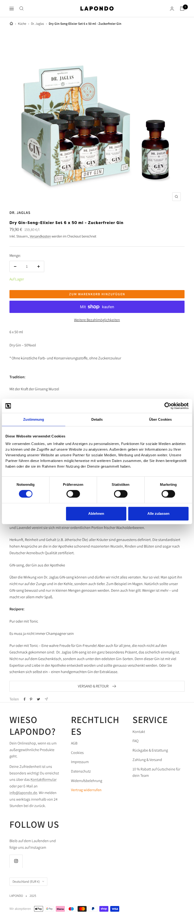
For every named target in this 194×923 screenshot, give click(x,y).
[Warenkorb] (182, 8)
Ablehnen (96, 513)
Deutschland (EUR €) (26, 881)
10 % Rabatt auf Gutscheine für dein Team (156, 772)
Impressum (80, 761)
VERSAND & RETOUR (93, 686)
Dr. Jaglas (37, 23)
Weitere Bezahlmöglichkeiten (97, 319)
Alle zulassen (158, 513)
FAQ (135, 740)
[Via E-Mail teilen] (46, 699)
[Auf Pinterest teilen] (31, 699)
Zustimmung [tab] (33, 419)
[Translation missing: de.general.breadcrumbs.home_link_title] (11, 23)
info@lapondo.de (23, 792)
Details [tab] (97, 419)
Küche (22, 23)
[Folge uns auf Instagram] (15, 861)
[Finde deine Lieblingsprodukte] (21, 8)
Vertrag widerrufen (86, 789)
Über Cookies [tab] (160, 419)
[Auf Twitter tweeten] (38, 699)
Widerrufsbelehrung (86, 780)
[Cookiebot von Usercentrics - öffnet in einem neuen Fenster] (168, 405)
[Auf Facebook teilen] (25, 699)
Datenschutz (81, 771)
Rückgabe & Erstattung (150, 750)
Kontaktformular (44, 779)
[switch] (73, 494)
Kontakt (138, 731)
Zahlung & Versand (147, 759)
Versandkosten (40, 236)
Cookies (77, 752)
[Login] (172, 9)
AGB (74, 743)
